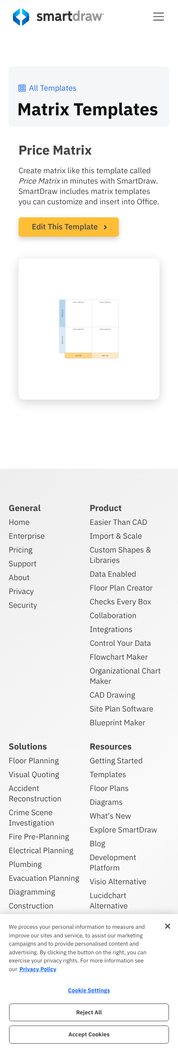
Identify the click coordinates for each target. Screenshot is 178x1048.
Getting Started (116, 760)
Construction (31, 906)
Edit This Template (65, 227)
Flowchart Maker (118, 657)
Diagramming (32, 892)
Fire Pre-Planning (39, 837)
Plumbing (25, 864)
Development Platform (112, 862)
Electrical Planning (41, 850)
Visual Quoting (34, 774)
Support (23, 563)
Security (23, 605)
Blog (97, 843)
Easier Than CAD (118, 522)
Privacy (21, 591)
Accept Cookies (88, 1034)
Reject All (89, 1012)
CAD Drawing (112, 695)
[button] (158, 16)
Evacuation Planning (44, 878)
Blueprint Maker (117, 722)
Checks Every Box (120, 602)
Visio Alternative (117, 881)
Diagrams (105, 802)
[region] (89, 981)
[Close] (167, 926)
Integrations (110, 629)
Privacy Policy (37, 969)
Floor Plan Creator (121, 588)
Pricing (20, 550)
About (19, 577)
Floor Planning (34, 760)
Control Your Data (120, 643)
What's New (110, 816)
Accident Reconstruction (35, 793)
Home (19, 522)
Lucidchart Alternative (108, 900)
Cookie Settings (89, 990)
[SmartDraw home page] (58, 17)
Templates (107, 774)
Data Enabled (112, 574)
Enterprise (27, 536)
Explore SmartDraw (123, 830)
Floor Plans (108, 788)
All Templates (52, 88)
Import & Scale (115, 536)
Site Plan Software (121, 709)
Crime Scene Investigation (31, 817)
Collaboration (112, 615)
